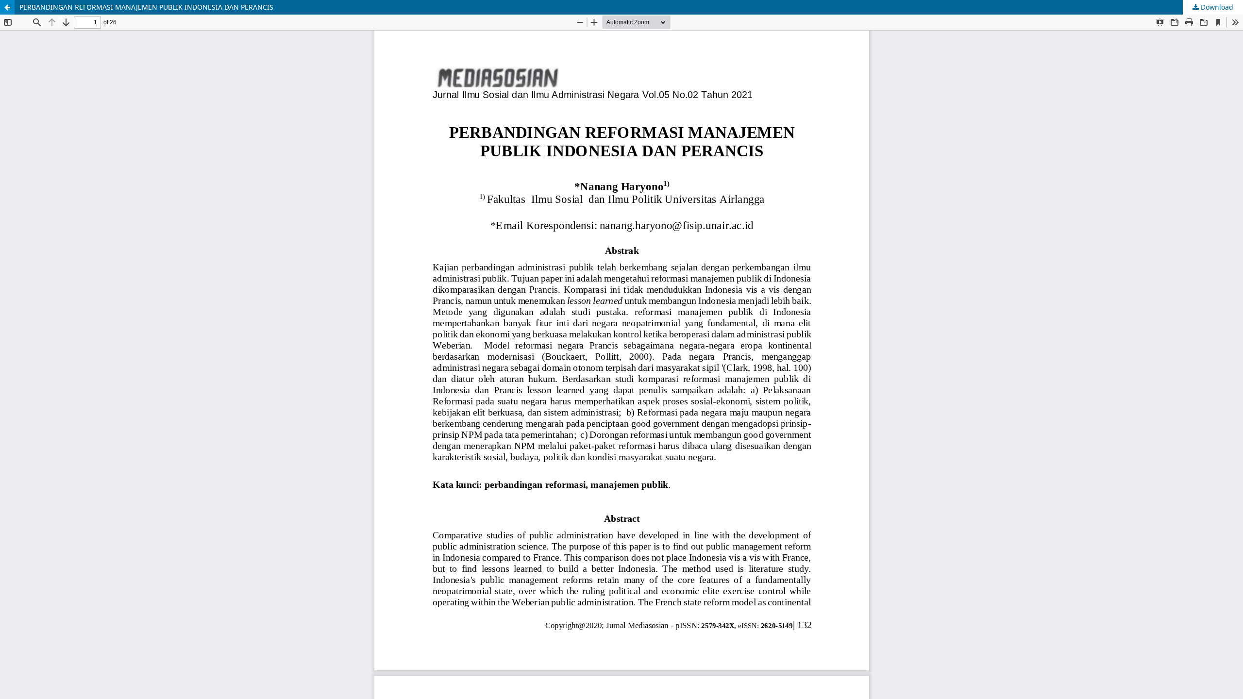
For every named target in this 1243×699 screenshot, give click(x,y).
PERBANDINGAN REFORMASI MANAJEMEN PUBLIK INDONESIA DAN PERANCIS (146, 7)
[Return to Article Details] (7, 7)
